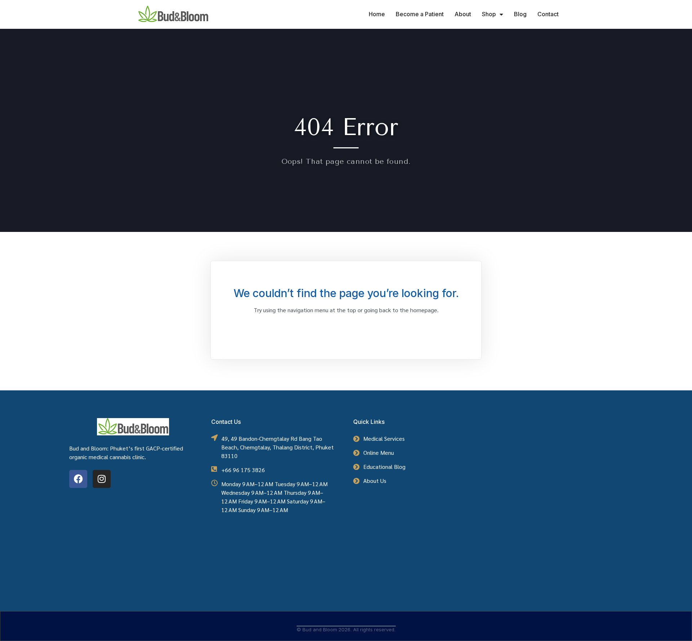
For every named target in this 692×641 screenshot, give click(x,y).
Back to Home (346, 329)
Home (377, 14)
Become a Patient (420, 14)
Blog (520, 14)
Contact (548, 14)
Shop (489, 14)
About (462, 14)
